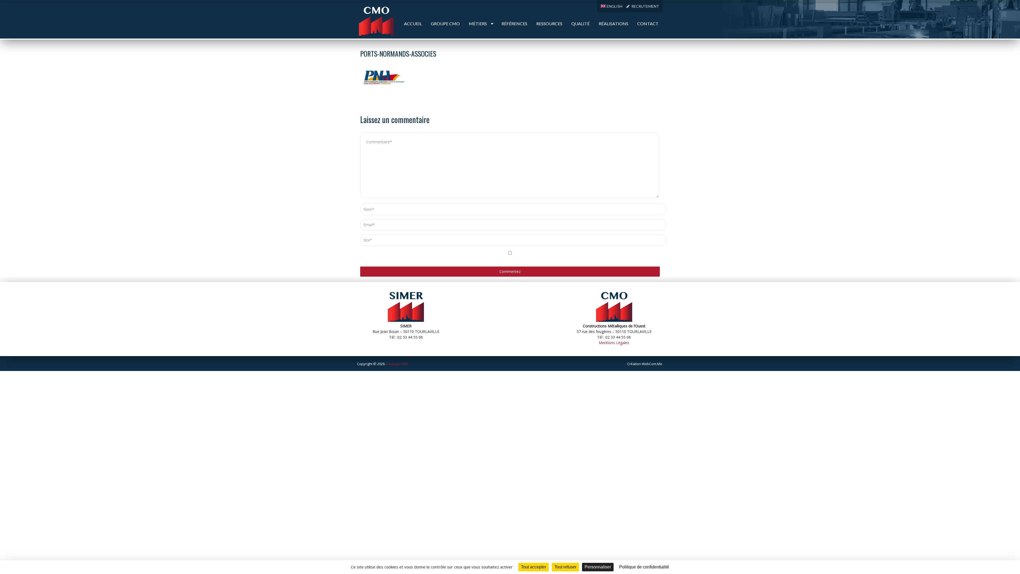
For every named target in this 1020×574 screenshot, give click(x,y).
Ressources (549, 23)
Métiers (478, 23)
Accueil (413, 23)
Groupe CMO (445, 23)
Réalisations (613, 23)
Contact (647, 23)
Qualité (580, 23)
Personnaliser (598, 567)
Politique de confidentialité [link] (644, 567)
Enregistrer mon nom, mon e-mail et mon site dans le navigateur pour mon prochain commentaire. (473, 259)
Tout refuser (565, 567)
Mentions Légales (614, 342)
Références (514, 23)
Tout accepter (533, 567)
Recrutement (645, 6)
